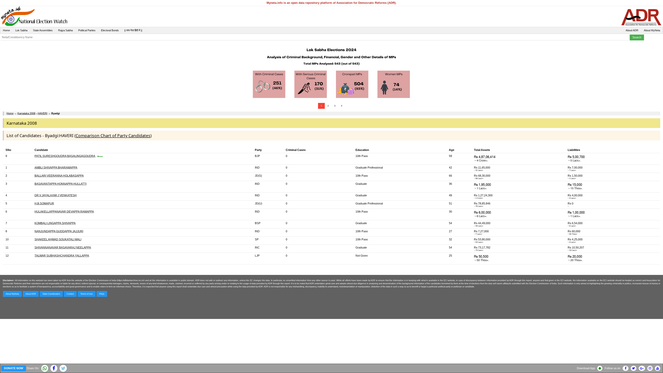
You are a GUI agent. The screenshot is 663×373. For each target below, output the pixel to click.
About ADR (632, 30)
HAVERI (42, 113)
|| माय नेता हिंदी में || (133, 30)
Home (6, 30)
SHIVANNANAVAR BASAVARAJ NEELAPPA (63, 247)
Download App (586, 368)
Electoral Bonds (110, 30)
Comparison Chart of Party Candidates (113, 135)
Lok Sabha (21, 30)
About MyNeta (652, 30)
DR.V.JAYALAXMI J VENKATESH (56, 195)
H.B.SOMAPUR (44, 203)
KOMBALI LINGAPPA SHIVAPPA (55, 223)
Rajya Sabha (65, 30)
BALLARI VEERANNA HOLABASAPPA (59, 175)
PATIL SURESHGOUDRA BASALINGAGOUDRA (65, 156)
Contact (70, 294)
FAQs (101, 294)
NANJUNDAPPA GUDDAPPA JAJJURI (59, 231)
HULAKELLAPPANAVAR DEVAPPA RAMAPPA (64, 211)
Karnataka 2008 (26, 113)
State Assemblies (43, 30)
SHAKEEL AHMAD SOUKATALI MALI (58, 239)
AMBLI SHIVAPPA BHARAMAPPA (56, 167)
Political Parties (86, 30)
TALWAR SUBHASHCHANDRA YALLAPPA (62, 255)
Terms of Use (86, 294)
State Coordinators (51, 294)
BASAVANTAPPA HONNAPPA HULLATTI (61, 183)
